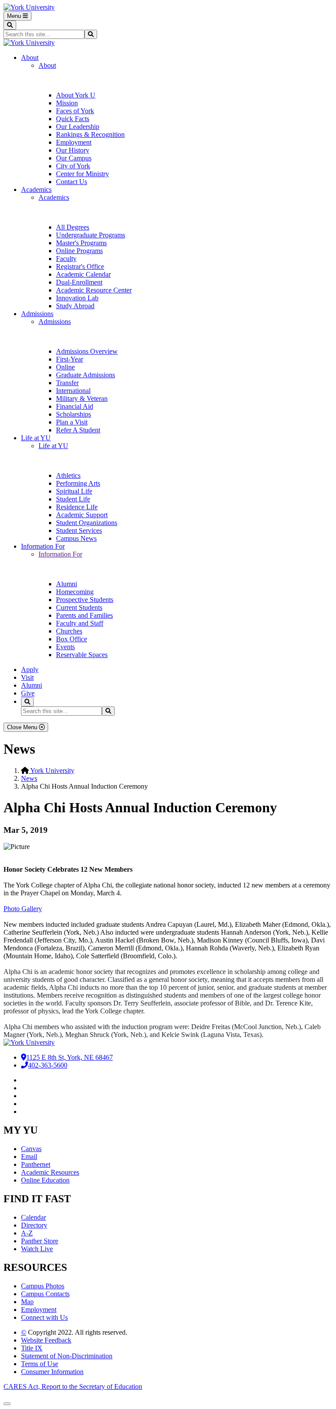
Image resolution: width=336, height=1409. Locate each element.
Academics (36, 189)
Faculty (66, 258)
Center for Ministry (82, 173)
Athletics (68, 475)
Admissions (37, 313)
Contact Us (71, 181)
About (29, 57)
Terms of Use (39, 1363)
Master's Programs (81, 243)
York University (51, 770)
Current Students (79, 607)
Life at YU (36, 438)
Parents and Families (84, 615)
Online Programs (79, 250)
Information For (43, 546)
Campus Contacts (45, 1294)
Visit (27, 677)
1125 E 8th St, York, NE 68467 (69, 1057)
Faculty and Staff (79, 623)
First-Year (69, 359)
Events (65, 647)
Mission (67, 103)
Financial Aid (74, 406)
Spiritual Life (74, 491)
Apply (29, 669)
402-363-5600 (47, 1065)
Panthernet (35, 1164)
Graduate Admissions (85, 375)
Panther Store (39, 1241)
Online (65, 367)
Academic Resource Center (94, 290)
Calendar (33, 1217)
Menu (15, 16)
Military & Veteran (82, 398)
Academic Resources (50, 1172)
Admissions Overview (87, 351)
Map (27, 1301)
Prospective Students (84, 599)
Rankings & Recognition (90, 134)
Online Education (45, 1180)
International (73, 390)
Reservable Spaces (82, 654)
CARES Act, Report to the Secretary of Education (73, 1386)
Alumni (66, 584)
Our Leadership (77, 126)
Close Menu (23, 727)
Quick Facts (72, 118)
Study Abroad (75, 306)
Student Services (79, 530)
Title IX (31, 1348)
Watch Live (37, 1248)
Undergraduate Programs (90, 235)
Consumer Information (52, 1371)
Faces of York (75, 111)
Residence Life (77, 507)
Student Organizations (86, 522)
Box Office (71, 639)
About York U (75, 95)
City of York (73, 166)
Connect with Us (44, 1317)
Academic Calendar (83, 274)
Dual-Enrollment (79, 282)
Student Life (73, 499)
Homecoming (75, 591)
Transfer (67, 382)
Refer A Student (78, 430)
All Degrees (72, 227)
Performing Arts (78, 483)
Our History (72, 150)
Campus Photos (42, 1286)
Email (29, 1156)
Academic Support (82, 514)
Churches (69, 631)
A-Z (27, 1233)
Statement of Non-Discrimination (66, 1356)
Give (28, 693)
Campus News (76, 538)
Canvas (31, 1148)
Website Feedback (46, 1340)
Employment (73, 142)
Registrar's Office (80, 266)
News (29, 778)
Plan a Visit (72, 422)
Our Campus (73, 158)
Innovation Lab (77, 298)
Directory (34, 1225)
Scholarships (73, 414)
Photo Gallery (23, 908)
